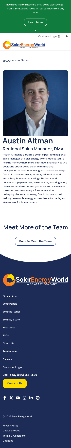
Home (6, 60)
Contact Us (14, 383)
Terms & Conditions (14, 435)
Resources (9, 327)
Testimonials (10, 351)
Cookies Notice (11, 430)
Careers (7, 359)
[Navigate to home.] (35, 280)
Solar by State (11, 319)
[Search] (67, 35)
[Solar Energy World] (24, 45)
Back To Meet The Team (35, 241)
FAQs (6, 335)
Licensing (8, 440)
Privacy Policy (10, 425)
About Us (8, 343)
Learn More (35, 22)
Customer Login (47, 36)
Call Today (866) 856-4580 (20, 374)
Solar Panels (10, 303)
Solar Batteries (11, 311)
